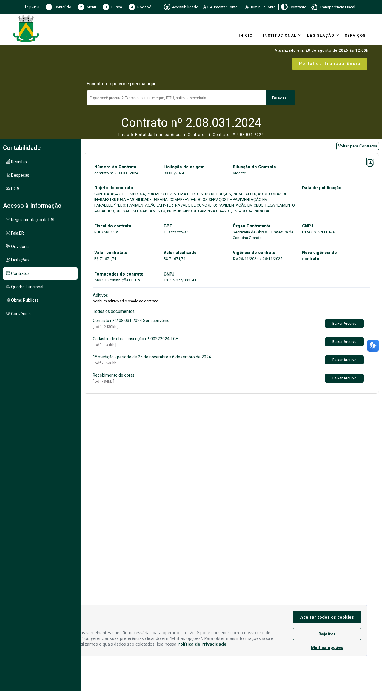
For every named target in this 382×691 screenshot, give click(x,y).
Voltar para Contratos (357, 146)
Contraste (297, 7)
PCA (14, 189)
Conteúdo (59, 7)
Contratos (197, 134)
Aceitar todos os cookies (327, 617)
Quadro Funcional (26, 287)
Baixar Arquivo (344, 323)
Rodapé (141, 7)
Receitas (18, 162)
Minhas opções (327, 647)
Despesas (19, 175)
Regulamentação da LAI (32, 220)
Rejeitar (326, 634)
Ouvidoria (19, 247)
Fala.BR (17, 233)
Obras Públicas (24, 300)
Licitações (20, 260)
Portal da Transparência (330, 64)
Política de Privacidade (202, 644)
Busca (113, 7)
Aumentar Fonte (224, 7)
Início (245, 35)
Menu (88, 7)
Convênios (20, 314)
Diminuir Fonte (263, 7)
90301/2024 (174, 173)
